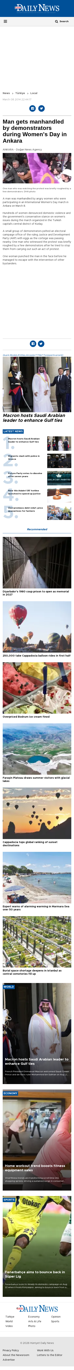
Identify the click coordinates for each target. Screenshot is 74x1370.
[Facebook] (32, 108)
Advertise (9, 1360)
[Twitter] (41, 108)
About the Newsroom (16, 1355)
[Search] (56, 21)
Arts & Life (34, 1321)
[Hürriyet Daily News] (37, 8)
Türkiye (20, 93)
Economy (34, 1317)
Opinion (56, 1317)
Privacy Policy (11, 1350)
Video (9, 1326)
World (9, 1321)
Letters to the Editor (49, 1355)
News (6, 93)
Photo (31, 1326)
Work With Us (45, 1350)
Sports (55, 1321)
